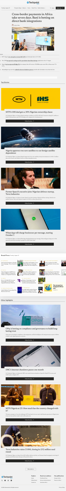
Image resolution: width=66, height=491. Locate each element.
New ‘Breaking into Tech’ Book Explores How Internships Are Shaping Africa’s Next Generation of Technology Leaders (52, 273)
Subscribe (59, 8)
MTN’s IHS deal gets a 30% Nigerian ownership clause (29, 112)
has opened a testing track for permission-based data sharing (22, 60)
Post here (55, 289)
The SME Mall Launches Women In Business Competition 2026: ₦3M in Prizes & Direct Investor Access (29, 291)
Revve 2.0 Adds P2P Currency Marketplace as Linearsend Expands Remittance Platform (8, 281)
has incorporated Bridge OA (13, 64)
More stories (31, 469)
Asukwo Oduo (17, 25)
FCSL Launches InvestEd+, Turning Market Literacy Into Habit (52, 264)
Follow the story (28, 121)
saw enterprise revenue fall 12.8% (17, 57)
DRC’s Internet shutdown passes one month (25, 370)
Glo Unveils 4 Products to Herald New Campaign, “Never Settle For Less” (9, 264)
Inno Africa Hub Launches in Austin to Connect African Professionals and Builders (29, 273)
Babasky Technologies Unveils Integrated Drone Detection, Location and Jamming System (29, 281)
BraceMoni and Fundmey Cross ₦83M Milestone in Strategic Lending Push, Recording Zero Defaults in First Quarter (30, 264)
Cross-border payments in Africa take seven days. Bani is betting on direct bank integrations (33, 18)
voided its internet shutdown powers (24, 69)
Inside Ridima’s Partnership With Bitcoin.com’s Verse (8, 291)
